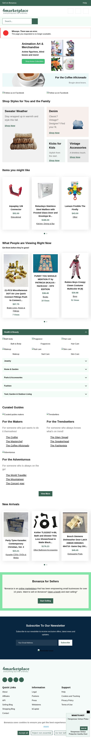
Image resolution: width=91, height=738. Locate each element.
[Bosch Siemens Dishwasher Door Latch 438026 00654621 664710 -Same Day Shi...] (75, 536)
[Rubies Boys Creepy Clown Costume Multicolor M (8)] (75, 285)
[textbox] (17, 21)
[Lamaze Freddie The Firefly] (75, 203)
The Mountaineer (15, 479)
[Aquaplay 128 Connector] (15, 203)
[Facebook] (4, 679)
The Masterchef (14, 441)
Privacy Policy (67, 700)
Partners (35, 696)
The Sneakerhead (59, 441)
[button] (44, 233)
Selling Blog (7, 705)
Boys (75, 296)
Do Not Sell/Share (63, 733)
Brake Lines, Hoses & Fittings (16, 309)
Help (85, 3)
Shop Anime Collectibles (34, 61)
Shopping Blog (8, 709)
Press (34, 700)
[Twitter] (10, 679)
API (3, 700)
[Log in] (78, 11)
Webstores (36, 705)
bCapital (35, 709)
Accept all (23, 733)
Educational (16, 217)
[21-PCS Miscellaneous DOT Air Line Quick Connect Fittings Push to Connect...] (15, 285)
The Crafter (12, 437)
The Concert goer (15, 483)
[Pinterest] (16, 679)
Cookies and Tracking (70, 696)
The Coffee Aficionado (17, 445)
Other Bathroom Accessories (45, 550)
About (4, 692)
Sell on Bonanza (9, 3)
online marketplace (28, 588)
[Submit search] (35, 21)
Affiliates (6, 696)
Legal (34, 692)
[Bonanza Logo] (15, 11)
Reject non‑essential (41, 733)
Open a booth (54, 592)
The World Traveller (16, 475)
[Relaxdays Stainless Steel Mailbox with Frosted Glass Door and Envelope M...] (45, 203)
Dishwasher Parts (75, 554)
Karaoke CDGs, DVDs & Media (16, 556)
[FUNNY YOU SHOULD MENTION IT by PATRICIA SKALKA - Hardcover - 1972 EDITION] (45, 285)
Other (75, 217)
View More (45, 494)
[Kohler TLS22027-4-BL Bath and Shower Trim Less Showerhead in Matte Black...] (45, 536)
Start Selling (45, 601)
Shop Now (10, 126)
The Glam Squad (59, 437)
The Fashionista (58, 445)
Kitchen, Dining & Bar (45, 224)
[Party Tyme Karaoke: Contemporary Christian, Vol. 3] (15, 536)
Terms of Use (67, 705)
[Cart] (70, 11)
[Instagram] (21, 679)
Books (45, 297)
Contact (5, 713)
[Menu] (86, 11)
